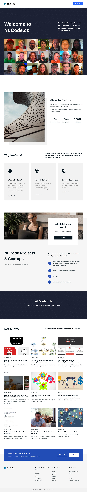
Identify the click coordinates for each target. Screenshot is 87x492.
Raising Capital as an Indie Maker (68, 395)
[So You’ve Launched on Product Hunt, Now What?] (16, 417)
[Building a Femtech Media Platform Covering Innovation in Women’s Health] (16, 381)
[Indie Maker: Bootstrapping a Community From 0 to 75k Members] (70, 346)
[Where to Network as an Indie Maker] (70, 417)
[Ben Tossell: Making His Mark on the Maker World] (43, 417)
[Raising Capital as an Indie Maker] (70, 381)
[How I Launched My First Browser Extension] (43, 381)
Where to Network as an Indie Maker (69, 432)
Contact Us (78, 3)
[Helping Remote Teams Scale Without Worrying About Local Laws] (43, 346)
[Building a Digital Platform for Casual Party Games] (16, 346)
